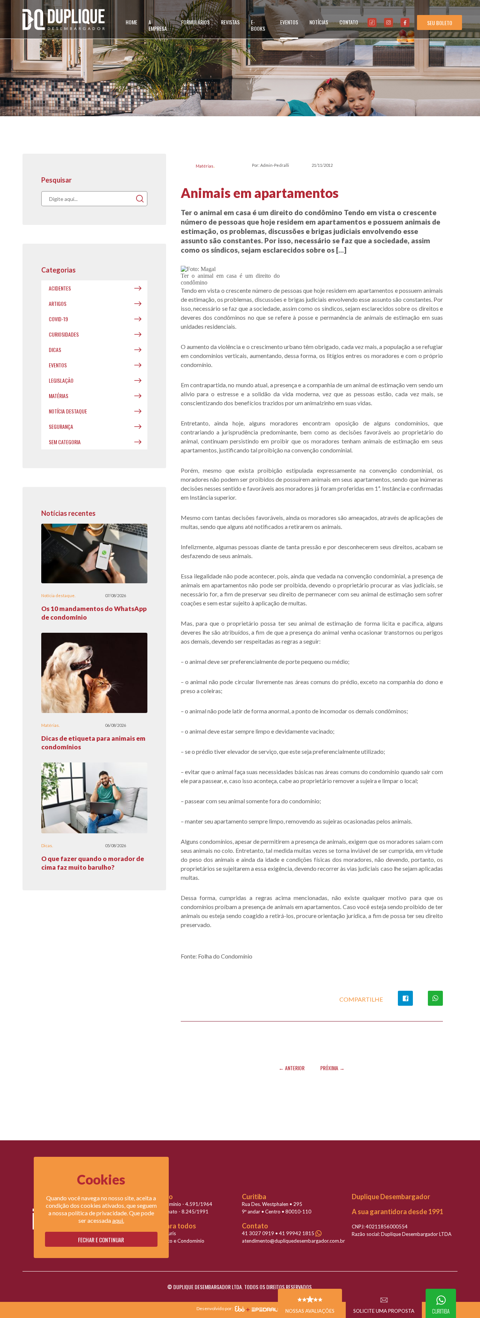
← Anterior (291, 1068)
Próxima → (332, 1068)
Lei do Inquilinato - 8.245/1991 (174, 1212)
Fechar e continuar (101, 1240)
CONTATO (348, 22)
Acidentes (60, 288)
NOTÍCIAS (318, 22)
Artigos (57, 303)
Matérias (204, 165)
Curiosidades (64, 334)
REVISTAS (230, 22)
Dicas (55, 349)
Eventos (58, 365)
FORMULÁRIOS (195, 22)
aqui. (118, 1220)
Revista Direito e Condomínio (172, 1241)
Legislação (61, 380)
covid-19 (58, 319)
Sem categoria (65, 442)
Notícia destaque (68, 411)
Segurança (61, 426)
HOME (131, 22)
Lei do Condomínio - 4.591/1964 (176, 1204)
